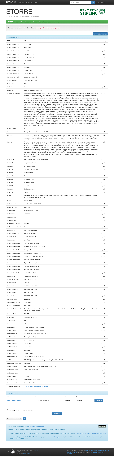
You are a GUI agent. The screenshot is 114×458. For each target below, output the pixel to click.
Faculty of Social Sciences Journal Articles (46, 22)
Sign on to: (102, 2)
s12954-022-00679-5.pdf (14, 400)
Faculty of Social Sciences (23, 22)
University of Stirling (103, 450)
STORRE (10, 22)
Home (22, 2)
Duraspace (94, 452)
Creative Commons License (36, 426)
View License (57, 413)
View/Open (99, 401)
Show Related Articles (100, 34)
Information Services (91, 450)
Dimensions (35, 450)
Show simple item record (14, 419)
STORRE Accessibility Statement (76, 454)
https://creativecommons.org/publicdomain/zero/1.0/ (91, 433)
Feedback (101, 452)
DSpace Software (72, 452)
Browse (28, 2)
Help (35, 2)
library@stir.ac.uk (59, 437)
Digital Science (26, 453)
